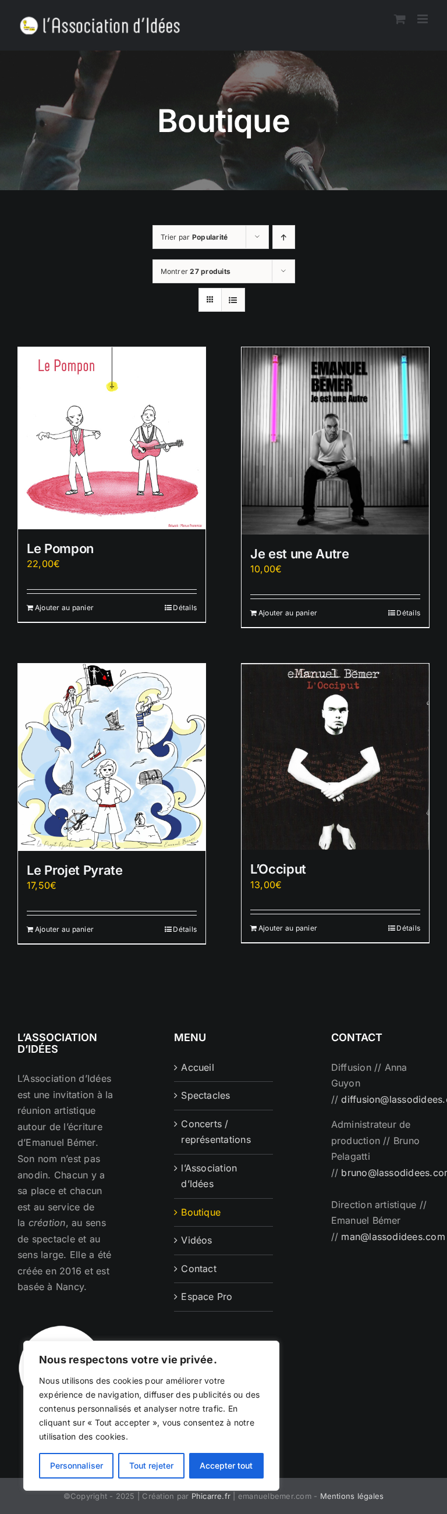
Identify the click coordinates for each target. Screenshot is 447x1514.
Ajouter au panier (64, 607)
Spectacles (205, 1095)
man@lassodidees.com (393, 1236)
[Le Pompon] (111, 438)
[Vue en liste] (233, 299)
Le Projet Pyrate (75, 870)
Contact (199, 1268)
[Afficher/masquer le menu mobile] (423, 19)
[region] (151, 1416)
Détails (185, 607)
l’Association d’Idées (209, 1176)
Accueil (197, 1067)
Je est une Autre (299, 553)
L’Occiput (278, 869)
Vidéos (196, 1240)
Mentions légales (352, 1496)
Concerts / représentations (216, 1132)
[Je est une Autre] (335, 441)
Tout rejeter (151, 1465)
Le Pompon (60, 548)
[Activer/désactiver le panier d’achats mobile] (400, 19)
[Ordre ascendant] (283, 237)
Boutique (201, 1212)
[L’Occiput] (335, 757)
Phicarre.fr (211, 1496)
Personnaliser (76, 1465)
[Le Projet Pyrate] (111, 757)
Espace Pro (206, 1296)
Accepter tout (226, 1465)
